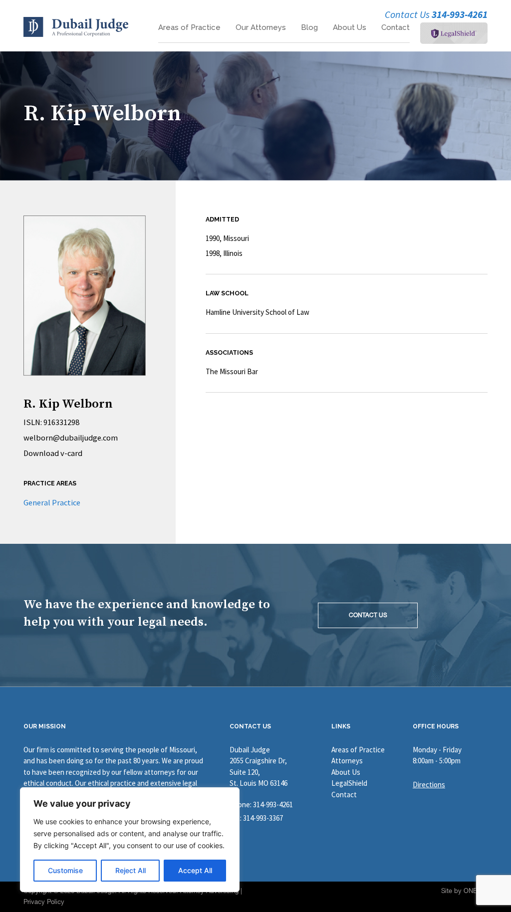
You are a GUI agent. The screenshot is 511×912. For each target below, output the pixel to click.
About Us (349, 27)
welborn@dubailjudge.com (70, 438)
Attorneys (347, 760)
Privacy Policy (43, 902)
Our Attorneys (261, 27)
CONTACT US (368, 615)
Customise (65, 870)
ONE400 (476, 891)
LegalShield (349, 783)
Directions (429, 784)
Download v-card (52, 453)
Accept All (195, 870)
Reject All (130, 870)
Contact (395, 27)
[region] (130, 839)
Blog (309, 27)
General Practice (51, 502)
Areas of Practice (189, 27)
